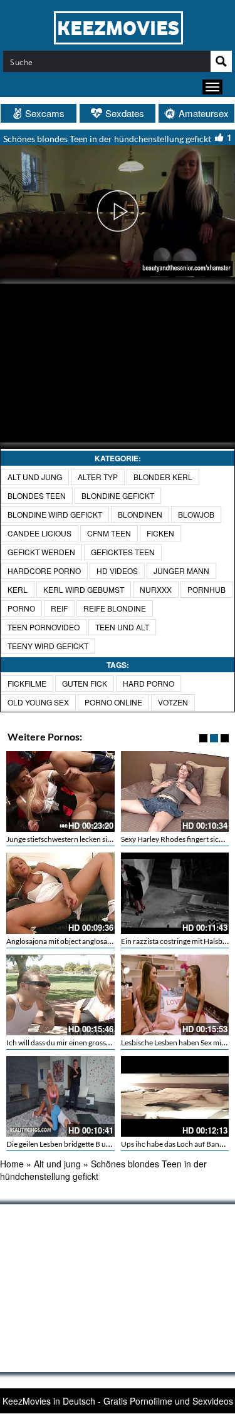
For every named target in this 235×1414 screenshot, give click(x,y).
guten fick (84, 683)
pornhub (206, 589)
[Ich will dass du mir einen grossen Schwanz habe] (60, 995)
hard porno (148, 683)
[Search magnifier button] (221, 61)
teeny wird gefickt (48, 645)
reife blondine (114, 608)
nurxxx (156, 589)
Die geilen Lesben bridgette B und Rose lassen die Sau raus (100, 1144)
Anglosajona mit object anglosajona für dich (77, 941)
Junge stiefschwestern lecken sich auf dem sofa (82, 839)
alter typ (98, 476)
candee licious (39, 533)
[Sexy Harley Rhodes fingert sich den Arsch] (175, 791)
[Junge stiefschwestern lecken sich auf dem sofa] (60, 791)
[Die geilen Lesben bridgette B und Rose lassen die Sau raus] (60, 1096)
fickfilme (27, 683)
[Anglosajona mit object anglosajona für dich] (60, 893)
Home (12, 1163)
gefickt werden (41, 551)
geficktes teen (123, 551)
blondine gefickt (117, 495)
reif (59, 608)
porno (21, 608)
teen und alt (122, 627)
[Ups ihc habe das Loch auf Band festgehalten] (175, 1096)
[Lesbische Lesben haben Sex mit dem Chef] (175, 995)
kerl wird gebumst (83, 589)
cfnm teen (109, 533)
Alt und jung (35, 476)
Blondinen (140, 514)
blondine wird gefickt (55, 514)
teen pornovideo (44, 627)
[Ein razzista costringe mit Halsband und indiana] (175, 893)
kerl (18, 589)
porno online (113, 702)
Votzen (173, 702)
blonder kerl (162, 476)
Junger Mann (181, 570)
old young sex (38, 702)
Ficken (160, 533)
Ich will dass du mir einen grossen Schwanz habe (84, 1042)
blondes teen (37, 495)
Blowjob (196, 514)
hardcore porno (44, 570)
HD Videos (117, 570)
